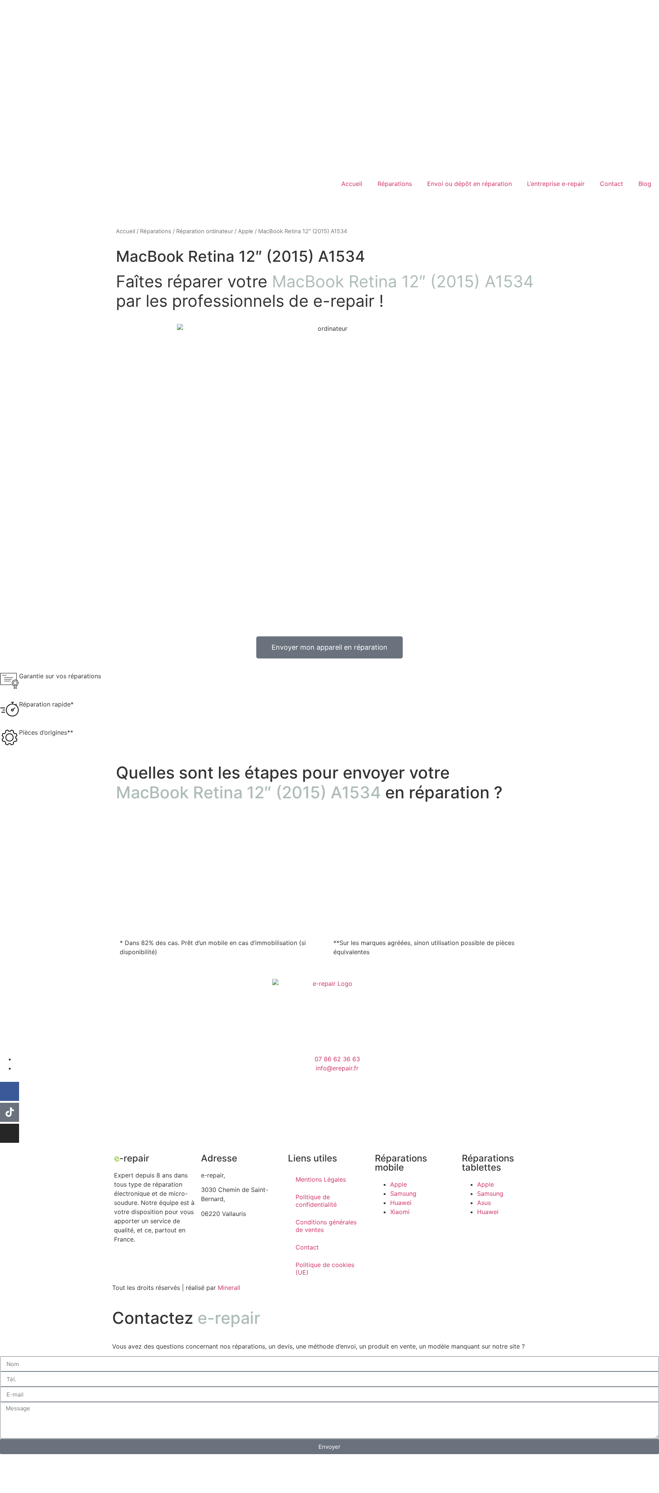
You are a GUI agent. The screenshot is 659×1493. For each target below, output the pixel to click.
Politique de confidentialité (316, 1200)
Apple (245, 231)
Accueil (351, 183)
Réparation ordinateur (204, 231)
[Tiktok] (9, 1112)
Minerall (229, 1287)
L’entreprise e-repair (556, 183)
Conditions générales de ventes (326, 1225)
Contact (611, 183)
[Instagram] (9, 1133)
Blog (644, 183)
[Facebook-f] (9, 1091)
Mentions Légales (321, 1179)
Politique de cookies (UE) (325, 1268)
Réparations (395, 183)
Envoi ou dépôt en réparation (469, 183)
